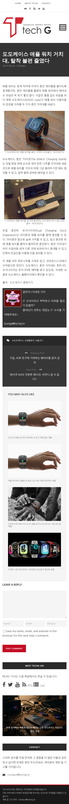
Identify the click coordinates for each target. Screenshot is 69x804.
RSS (30, 685)
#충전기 (39, 341)
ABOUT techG (31, 3)
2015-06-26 (9, 66)
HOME (18, 3)
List (42, 685)
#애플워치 (29, 341)
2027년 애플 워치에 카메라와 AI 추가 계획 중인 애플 (30, 438)
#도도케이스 (18, 341)
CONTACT (46, 3)
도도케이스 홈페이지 (21, 282)
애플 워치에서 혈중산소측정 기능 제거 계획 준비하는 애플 (32, 481)
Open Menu (62, 27)
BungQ (21, 66)
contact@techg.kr (19, 774)
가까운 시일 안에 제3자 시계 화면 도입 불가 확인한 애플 (31, 570)
